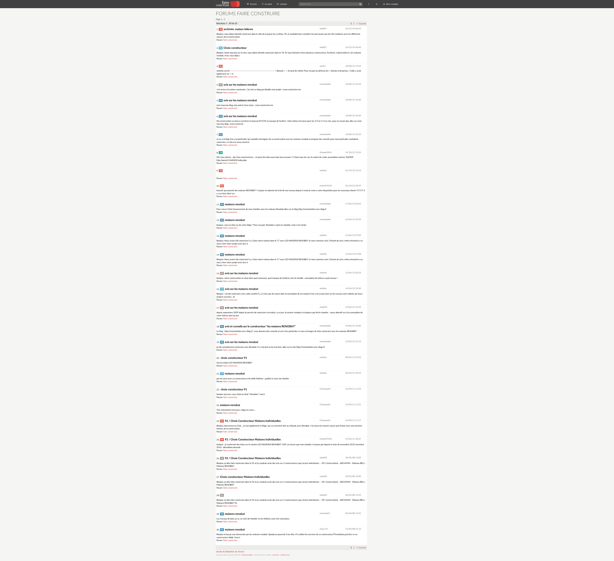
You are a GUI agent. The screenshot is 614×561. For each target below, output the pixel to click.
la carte (268, 4)
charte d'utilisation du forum (230, 552)
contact (283, 4)
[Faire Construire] (227, 4)
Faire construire (230, 40)
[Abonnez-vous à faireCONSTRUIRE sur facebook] (369, 4)
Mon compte (392, 4)
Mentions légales (247, 555)
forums (253, 4)
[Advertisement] (384, 59)
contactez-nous (285, 555)
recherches (275, 555)
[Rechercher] (360, 4)
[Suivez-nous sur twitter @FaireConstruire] (377, 4)
